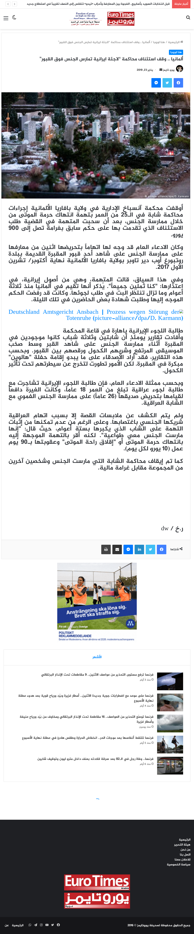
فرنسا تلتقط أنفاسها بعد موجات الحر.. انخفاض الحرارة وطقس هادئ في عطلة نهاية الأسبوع (88, 738)
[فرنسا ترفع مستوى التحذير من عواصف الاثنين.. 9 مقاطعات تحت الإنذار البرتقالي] (170, 681)
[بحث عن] (188, 20)
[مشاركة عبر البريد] (117, 549)
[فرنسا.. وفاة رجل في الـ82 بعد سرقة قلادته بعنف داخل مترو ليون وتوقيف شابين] (170, 766)
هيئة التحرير (182, 844)
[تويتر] (167, 83)
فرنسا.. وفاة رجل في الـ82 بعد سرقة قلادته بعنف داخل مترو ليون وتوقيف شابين (95, 759)
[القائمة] (6, 20)
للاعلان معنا (182, 859)
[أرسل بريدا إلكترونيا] (160, 70)
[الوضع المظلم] (14, 20)
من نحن (185, 849)
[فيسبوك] (178, 83)
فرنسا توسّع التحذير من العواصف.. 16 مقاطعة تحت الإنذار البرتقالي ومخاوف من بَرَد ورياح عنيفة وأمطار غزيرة (87, 719)
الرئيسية (174, 42)
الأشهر (97, 657)
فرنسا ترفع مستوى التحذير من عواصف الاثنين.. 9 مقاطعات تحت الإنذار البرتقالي (97, 674)
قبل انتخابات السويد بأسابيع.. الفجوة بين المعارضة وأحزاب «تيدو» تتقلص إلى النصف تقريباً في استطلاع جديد (98, 4)
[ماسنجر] (156, 83)
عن (7, 925)
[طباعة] (106, 549)
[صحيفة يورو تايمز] (97, 19)
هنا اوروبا (159, 42)
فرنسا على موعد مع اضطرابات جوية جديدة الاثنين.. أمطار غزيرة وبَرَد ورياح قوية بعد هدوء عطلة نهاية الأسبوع (86, 698)
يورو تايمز (169, 70)
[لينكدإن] (139, 549)
